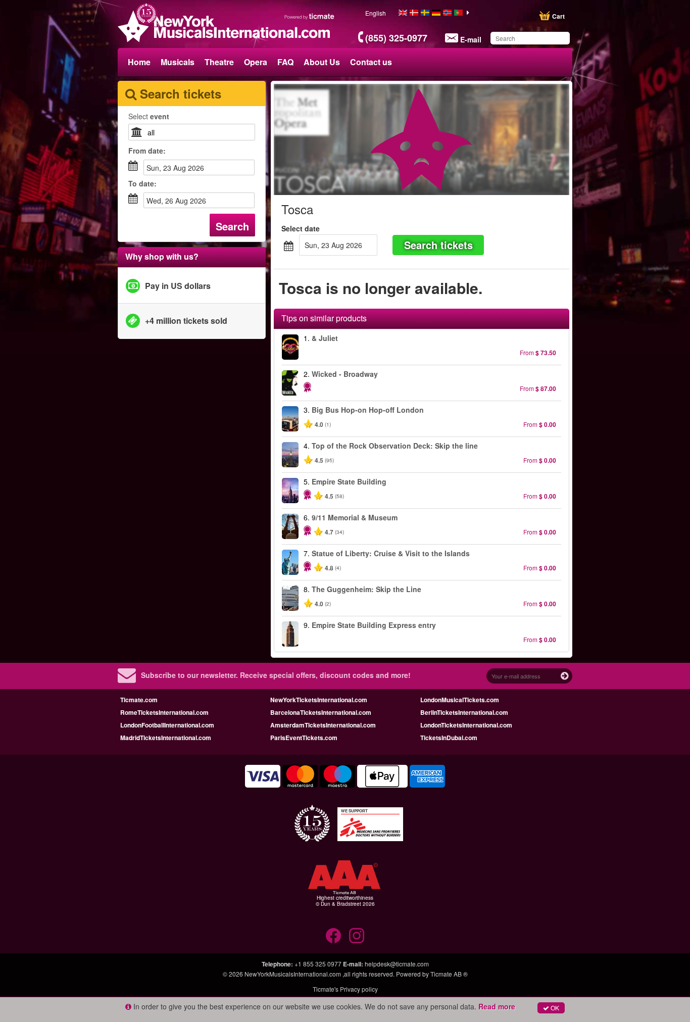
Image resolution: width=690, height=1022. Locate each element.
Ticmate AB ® (449, 973)
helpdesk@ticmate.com (397, 963)
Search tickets (438, 244)
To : (142, 183)
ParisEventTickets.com (303, 737)
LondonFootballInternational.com (167, 724)
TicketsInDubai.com (448, 737)
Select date (300, 228)
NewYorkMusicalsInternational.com (293, 973)
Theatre (219, 62)
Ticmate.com (139, 699)
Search (232, 226)
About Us (322, 62)
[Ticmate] (309, 16)
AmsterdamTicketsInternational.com (323, 724)
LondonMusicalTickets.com (459, 699)
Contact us (371, 62)
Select (148, 116)
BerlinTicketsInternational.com (464, 712)
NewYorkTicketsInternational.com (318, 699)
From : (147, 150)
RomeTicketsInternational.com (164, 712)
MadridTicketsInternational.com (165, 737)
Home (139, 62)
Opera (255, 62)
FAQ (285, 62)
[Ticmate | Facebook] (333, 935)
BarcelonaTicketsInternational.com (320, 712)
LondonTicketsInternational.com (466, 724)
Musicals (177, 62)
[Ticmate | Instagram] (356, 935)
